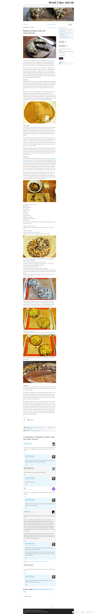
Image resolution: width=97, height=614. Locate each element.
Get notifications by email (65, 49)
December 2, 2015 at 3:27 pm (29, 457)
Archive (38, 6)
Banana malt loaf (62, 31)
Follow (61, 58)
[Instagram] (60, 63)
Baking (31, 427)
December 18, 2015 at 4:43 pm (28, 566)
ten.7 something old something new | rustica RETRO (37, 561)
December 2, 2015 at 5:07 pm (29, 544)
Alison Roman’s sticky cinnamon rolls (66, 29)
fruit (30, 430)
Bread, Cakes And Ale (61, 2)
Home (25, 6)
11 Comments (52, 427)
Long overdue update (63, 35)
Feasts (31, 428)
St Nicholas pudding (51, 24)
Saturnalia (39, 130)
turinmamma (27, 511)
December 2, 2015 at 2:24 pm (28, 444)
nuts (32, 430)
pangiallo (35, 430)
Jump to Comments (51, 27)
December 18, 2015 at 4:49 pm (30, 577)
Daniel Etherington (29, 456)
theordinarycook (28, 443)
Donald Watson (43, 397)
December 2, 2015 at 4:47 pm (29, 479)
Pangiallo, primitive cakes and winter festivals (34, 31)
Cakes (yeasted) (42, 427)
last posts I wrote (51, 60)
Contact (45, 6)
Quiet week (26, 24)
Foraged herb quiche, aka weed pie (65, 37)
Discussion (27, 428)
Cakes (37, 427)
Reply (25, 453)
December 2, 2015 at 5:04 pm (28, 512)
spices (38, 430)
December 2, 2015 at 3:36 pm (28, 489)
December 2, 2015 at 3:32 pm (28, 469)
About (32, 6)
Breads (34, 427)
